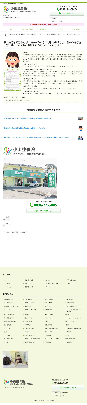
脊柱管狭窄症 (69, 335)
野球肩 (26, 314)
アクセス (60, 29)
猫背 (46, 321)
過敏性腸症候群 (69, 302)
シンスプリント (49, 318)
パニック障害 (48, 302)
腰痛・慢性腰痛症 (70, 338)
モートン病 (7, 335)
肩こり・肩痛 (48, 332)
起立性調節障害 (8, 302)
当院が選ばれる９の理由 (51, 283)
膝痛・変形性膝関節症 (10, 321)
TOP (11, 29)
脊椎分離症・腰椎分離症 (51, 328)
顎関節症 (67, 314)
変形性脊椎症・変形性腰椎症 (73, 328)
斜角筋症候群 (7, 325)
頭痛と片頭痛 (28, 299)
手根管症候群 (48, 309)
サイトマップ (7, 287)
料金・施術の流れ (27, 29)
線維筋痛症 (48, 342)
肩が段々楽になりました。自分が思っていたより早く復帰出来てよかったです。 (28, 118)
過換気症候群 (69, 299)
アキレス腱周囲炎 (29, 328)
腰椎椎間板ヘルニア (9, 299)
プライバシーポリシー (51, 287)
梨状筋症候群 (48, 325)
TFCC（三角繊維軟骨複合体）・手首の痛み (74, 310)
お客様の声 (43, 29)
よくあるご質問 (69, 283)
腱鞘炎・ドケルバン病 (31, 309)
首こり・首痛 (28, 318)
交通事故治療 (69, 342)
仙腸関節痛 (28, 325)
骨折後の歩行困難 (29, 342)
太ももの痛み (28, 321)
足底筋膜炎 (48, 335)
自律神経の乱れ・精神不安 (72, 306)
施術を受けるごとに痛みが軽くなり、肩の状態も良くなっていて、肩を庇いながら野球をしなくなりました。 (37, 137)
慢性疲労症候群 (49, 299)
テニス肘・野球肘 (9, 314)
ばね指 (26, 332)
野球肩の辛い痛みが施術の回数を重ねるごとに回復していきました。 (25, 128)
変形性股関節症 (8, 338)
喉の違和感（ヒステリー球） (12, 306)
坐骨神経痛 (68, 332)
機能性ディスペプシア (31, 302)
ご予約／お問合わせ (76, 29)
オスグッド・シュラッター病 (73, 318)
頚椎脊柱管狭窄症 (9, 318)
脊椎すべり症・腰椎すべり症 (32, 338)
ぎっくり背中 (7, 309)
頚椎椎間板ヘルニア (30, 335)
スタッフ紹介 (7, 283)
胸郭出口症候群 (69, 321)
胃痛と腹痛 (28, 306)
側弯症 (67, 325)
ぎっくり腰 (7, 328)
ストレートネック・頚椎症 (52, 338)
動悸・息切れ (48, 306)
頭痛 (5, 332)
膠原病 (6, 342)
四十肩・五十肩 (49, 314)
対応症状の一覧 (29, 287)
